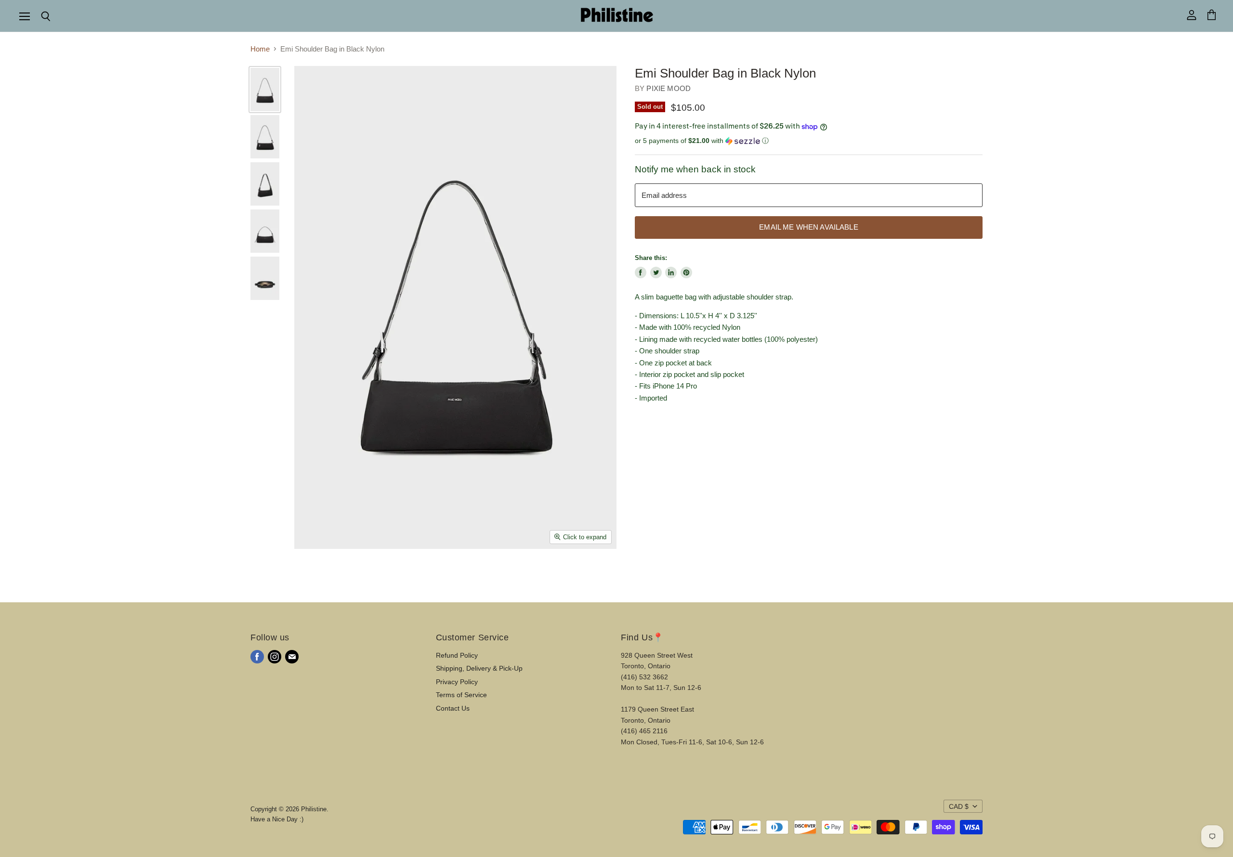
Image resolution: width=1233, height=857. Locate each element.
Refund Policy (457, 655)
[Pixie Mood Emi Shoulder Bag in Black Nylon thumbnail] (264, 89)
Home (260, 49)
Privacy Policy (457, 682)
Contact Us (453, 708)
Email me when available (808, 227)
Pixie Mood (668, 88)
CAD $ (959, 806)
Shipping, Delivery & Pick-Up (479, 668)
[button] (809, 140)
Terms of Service (461, 695)
